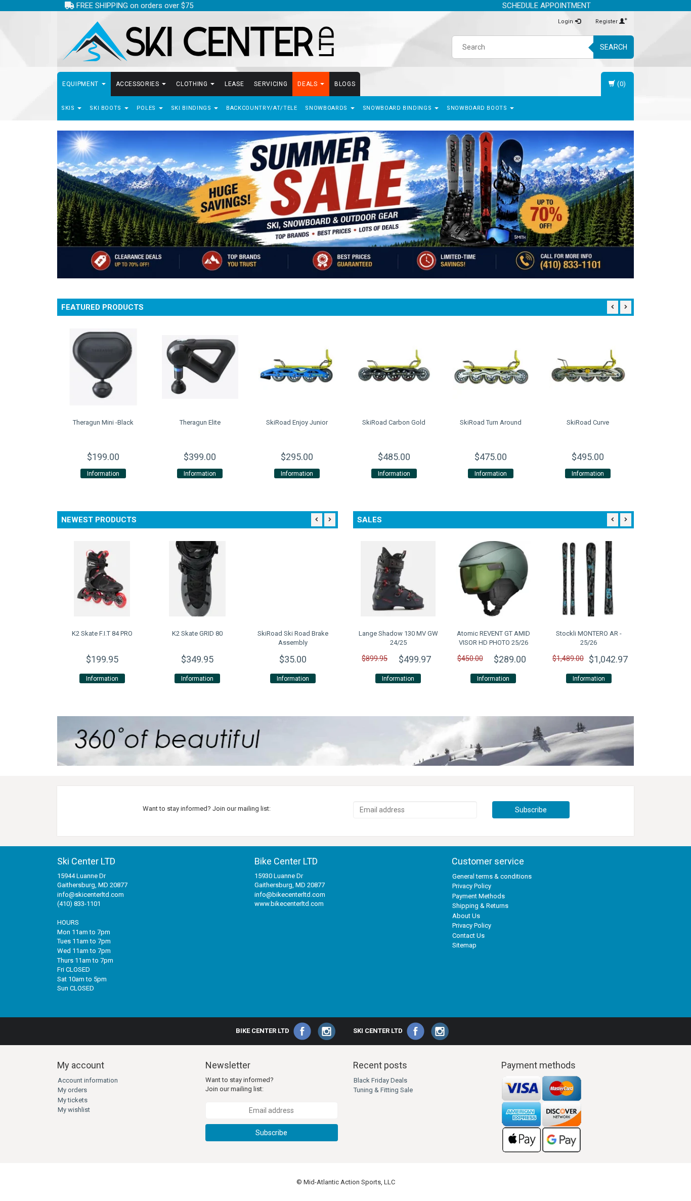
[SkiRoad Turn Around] (445, 367)
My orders (72, 1090)
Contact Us (468, 935)
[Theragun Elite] (154, 367)
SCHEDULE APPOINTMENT (546, 5)
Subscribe (531, 810)
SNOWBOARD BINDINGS (398, 108)
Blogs (344, 84)
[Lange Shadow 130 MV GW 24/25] (398, 578)
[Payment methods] (541, 1114)
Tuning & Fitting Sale (383, 1090)
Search (613, 47)
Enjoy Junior (251, 422)
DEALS (308, 84)
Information (57, 473)
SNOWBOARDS (327, 108)
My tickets (73, 1100)
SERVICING (270, 84)
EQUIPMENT (81, 84)
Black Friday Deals (380, 1080)
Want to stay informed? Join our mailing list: (239, 1084)
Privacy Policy (471, 886)
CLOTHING (192, 84)
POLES (147, 108)
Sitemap (464, 945)
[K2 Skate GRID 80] (197, 578)
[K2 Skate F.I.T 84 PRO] (102, 578)
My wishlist (74, 1109)
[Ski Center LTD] (197, 41)
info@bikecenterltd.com (289, 894)
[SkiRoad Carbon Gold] (348, 367)
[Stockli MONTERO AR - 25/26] (589, 578)
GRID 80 (197, 633)
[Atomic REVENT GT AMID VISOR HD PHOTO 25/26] (493, 578)
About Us (466, 916)
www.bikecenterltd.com (289, 903)
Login (566, 21)
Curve (542, 422)
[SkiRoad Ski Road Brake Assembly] (293, 578)
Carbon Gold (347, 422)
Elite (154, 422)
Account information (88, 1080)
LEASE (234, 84)
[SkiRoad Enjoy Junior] (251, 367)
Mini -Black (57, 422)
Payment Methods (478, 896)
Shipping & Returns (480, 905)
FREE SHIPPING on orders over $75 (133, 5)
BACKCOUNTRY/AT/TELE (261, 108)
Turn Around (445, 422)
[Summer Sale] (345, 204)
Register (607, 21)
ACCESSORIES (138, 84)
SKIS (68, 108)
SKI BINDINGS (192, 108)
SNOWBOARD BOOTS (478, 108)
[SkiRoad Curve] (542, 367)
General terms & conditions (492, 876)
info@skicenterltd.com (90, 894)
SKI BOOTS (106, 108)
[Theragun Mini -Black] (57, 367)
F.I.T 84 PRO (102, 633)
